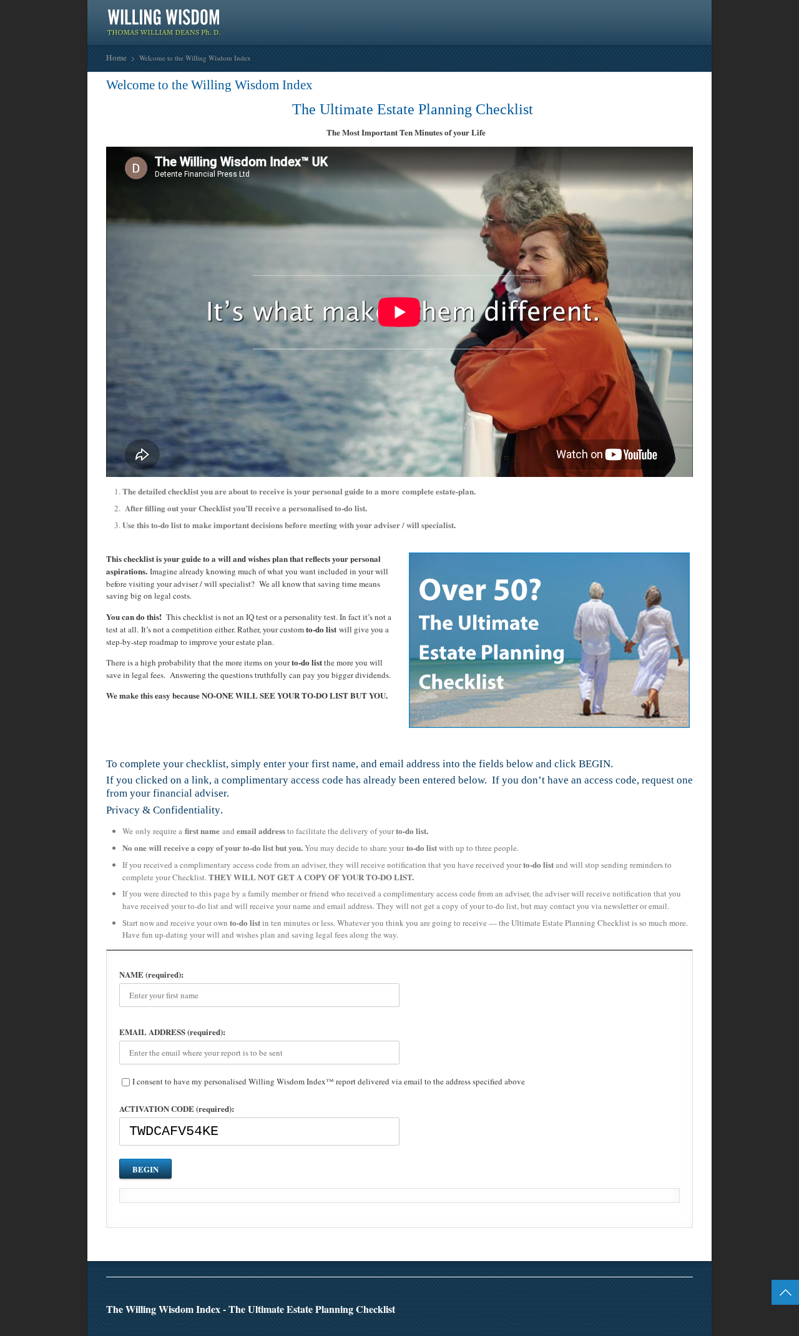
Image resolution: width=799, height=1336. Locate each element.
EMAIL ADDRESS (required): (172, 1032)
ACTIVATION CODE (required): (176, 1108)
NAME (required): (151, 974)
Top (785, 1292)
